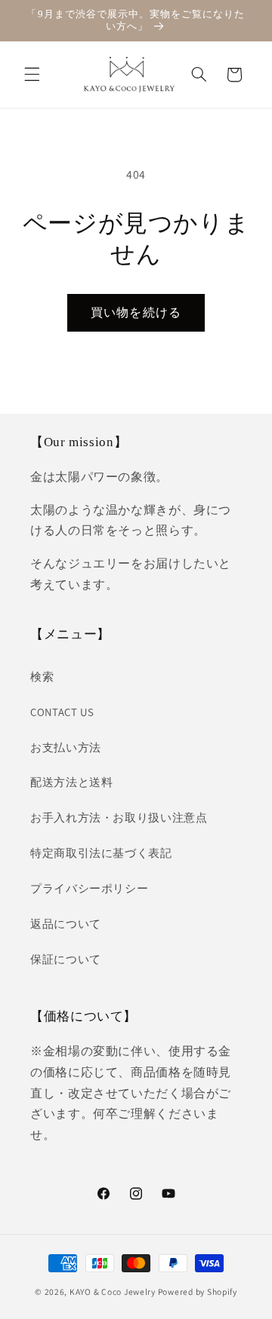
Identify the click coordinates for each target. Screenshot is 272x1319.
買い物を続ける (136, 312)
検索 (42, 676)
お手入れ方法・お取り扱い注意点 (118, 817)
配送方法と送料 (71, 782)
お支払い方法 (65, 747)
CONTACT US (62, 712)
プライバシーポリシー (89, 888)
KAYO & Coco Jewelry (113, 1291)
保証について (65, 959)
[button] (31, 74)
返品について (65, 924)
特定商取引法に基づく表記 (101, 853)
